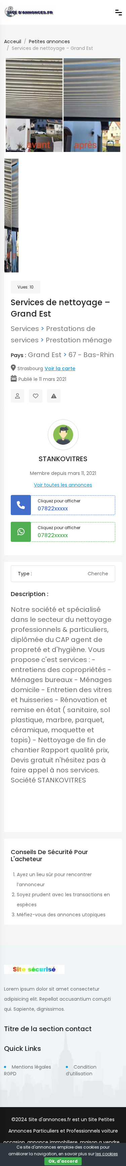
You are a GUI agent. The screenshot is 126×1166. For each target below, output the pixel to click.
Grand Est (44, 354)
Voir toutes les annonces (63, 485)
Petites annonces (49, 41)
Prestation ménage (79, 340)
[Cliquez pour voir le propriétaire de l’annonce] (17, 396)
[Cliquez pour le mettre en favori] (35, 396)
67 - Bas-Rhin (91, 354)
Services (25, 328)
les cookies (106, 1154)
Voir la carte (60, 368)
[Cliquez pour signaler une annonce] (53, 396)
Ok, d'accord (63, 1161)
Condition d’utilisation (81, 1070)
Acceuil (12, 41)
